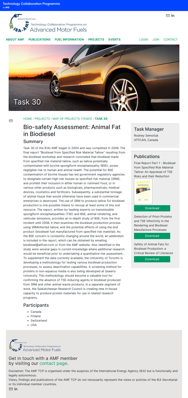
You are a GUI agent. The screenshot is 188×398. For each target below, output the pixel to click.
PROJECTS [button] (96, 39)
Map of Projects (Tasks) (72, 118)
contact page (53, 363)
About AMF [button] (15, 39)
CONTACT (171, 39)
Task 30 (101, 118)
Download (152, 208)
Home (27, 118)
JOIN (155, 39)
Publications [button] (39, 39)
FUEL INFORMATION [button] (69, 39)
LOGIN (143, 39)
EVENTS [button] (114, 39)
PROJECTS (43, 118)
